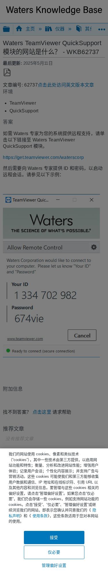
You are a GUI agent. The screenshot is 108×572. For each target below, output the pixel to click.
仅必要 (54, 552)
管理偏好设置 (54, 565)
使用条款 (40, 516)
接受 (54, 537)
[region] (54, 510)
